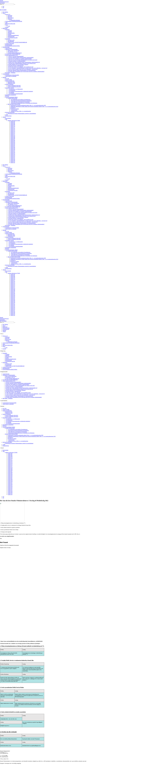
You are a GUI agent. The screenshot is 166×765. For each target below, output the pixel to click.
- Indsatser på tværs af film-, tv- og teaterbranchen (18, 441)
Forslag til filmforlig (9, 84)
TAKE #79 (12, 125)
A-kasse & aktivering (9, 43)
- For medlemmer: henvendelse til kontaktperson (17, 429)
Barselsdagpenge (8, 44)
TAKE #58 (12, 149)
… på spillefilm (11, 92)
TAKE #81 (12, 122)
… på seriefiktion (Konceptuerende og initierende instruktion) (20, 91)
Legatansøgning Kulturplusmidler (12, 75)
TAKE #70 (12, 135)
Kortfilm (9, 34)
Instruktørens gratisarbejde (10, 94)
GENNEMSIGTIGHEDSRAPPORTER (13, 21)
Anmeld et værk (11, 40)
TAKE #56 (12, 152)
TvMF (6, 114)
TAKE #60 (12, 147)
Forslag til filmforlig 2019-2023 (14, 86)
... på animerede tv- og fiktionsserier (12, 418)
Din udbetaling (11, 41)
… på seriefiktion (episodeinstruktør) (15, 93)
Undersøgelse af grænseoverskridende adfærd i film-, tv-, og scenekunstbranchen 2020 (28, 105)
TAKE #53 (12, 155)
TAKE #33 (12, 161)
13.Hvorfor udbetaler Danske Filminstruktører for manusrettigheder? (22, 70)
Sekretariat (10, 15)
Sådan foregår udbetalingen (13, 50)
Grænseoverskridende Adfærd (11, 97)
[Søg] (14, 4)
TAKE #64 (12, 142)
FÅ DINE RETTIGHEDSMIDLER (12, 54)
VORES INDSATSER (12, 98)
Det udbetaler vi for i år (12, 51)
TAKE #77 (12, 127)
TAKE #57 (12, 150)
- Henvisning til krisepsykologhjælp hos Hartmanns (18, 430)
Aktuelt (4, 117)
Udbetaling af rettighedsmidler (11, 49)
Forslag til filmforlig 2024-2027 (14, 85)
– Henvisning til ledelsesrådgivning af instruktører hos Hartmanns (23, 103)
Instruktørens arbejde (9, 87)
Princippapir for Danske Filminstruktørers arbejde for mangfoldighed (22, 113)
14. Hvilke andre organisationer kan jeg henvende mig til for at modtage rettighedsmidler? (26, 71)
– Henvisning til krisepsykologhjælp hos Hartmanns (21, 100)
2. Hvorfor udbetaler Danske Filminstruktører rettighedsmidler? (21, 57)
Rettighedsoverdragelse (15, 20)
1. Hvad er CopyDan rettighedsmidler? (16, 56)
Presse (6, 24)
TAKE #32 (12, 162)
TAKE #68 (12, 138)
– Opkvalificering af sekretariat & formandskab (20, 101)
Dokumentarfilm (11, 33)
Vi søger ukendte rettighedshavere (15, 52)
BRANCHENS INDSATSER (14, 104)
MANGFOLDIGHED (10, 112)
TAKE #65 (12, 141)
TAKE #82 (12, 121)
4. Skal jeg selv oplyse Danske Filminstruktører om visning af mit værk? (22, 59)
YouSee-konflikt (8, 79)
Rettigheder (7, 38)
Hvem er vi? (7, 14)
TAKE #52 (12, 156)
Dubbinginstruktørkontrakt (13, 35)
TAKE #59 (12, 148)
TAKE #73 (12, 132)
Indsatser (4, 77)
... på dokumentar (8, 420)
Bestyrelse (10, 16)
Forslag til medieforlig (9, 80)
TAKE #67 (12, 139)
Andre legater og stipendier (10, 76)
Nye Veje (7, 78)
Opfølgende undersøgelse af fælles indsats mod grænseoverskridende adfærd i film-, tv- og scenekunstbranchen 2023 (34, 106)
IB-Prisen (7, 96)
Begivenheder (8, 118)
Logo (9, 26)
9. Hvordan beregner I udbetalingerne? (16, 65)
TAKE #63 (12, 143)
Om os (4, 13)
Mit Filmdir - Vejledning (8, 398)
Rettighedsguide (11, 36)
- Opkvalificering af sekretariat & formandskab (17, 431)
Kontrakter (7, 29)
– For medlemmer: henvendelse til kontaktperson (20, 99)
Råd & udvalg (11, 17)
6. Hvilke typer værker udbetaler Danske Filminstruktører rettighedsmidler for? (24, 62)
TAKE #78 (12, 126)
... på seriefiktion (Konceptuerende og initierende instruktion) (17, 421)
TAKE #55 (12, 153)
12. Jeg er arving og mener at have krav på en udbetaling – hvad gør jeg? (23, 69)
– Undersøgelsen (13, 110)
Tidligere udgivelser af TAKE (14, 120)
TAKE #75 (12, 129)
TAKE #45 (12, 159)
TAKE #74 (12, 131)
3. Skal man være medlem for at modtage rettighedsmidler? (20, 58)
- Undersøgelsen (11, 439)
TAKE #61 (12, 146)
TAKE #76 (12, 128)
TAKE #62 (12, 145)
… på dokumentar (11, 90)
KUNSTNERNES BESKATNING (12, 45)
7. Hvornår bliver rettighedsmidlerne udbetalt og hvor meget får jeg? (22, 63)
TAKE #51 (12, 157)
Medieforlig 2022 (11, 82)
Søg (1, 4)
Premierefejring (8, 115)
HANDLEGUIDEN (14, 108)
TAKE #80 (12, 124)
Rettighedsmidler (6, 47)
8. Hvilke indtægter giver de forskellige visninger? (18, 64)
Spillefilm (10, 31)
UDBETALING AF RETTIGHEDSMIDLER (17, 42)
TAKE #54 (12, 154)
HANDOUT (13, 107)
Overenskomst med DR (12, 37)
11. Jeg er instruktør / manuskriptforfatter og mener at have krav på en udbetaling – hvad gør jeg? (27, 68)
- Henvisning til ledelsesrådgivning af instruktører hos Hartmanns (21, 432)
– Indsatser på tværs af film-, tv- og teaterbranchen (20, 111)
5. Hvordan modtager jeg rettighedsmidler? (16, 61)
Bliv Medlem (5, 12)
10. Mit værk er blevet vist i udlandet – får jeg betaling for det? (20, 66)
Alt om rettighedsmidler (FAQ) (11, 55)
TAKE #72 (12, 133)
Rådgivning (5, 28)
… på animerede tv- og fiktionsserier (15, 89)
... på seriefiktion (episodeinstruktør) (12, 423)
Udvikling (10, 30)
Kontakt (6, 27)
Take (6, 119)
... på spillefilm (8, 422)
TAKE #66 (12, 140)
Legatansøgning (6, 73)
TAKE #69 (12, 136)
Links (6, 22)
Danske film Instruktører (4, 1)
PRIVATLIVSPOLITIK (10, 23)
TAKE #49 (12, 160)
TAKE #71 (12, 134)
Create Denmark (8, 48)
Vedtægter (10, 19)
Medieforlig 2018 (11, 83)
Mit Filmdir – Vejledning (10, 72)
